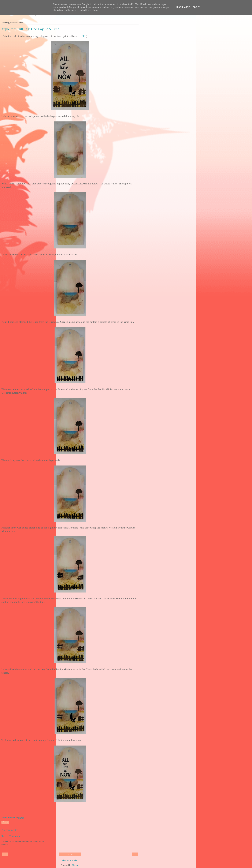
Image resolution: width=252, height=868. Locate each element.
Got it (196, 7)
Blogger (75, 865)
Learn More (183, 7)
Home (70, 854)
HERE (82, 36)
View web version (70, 860)
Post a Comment (10, 836)
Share (5, 822)
